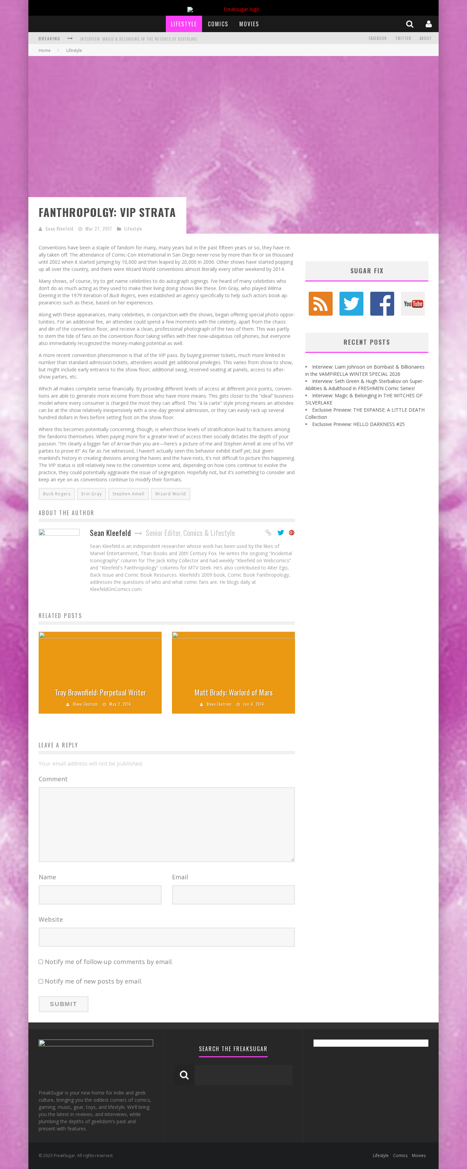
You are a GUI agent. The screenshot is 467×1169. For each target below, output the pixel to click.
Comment (53, 779)
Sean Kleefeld (59, 228)
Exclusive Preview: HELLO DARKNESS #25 (358, 424)
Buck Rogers (57, 494)
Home (45, 50)
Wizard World (170, 494)
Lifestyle (184, 24)
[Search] (410, 24)
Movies (249, 24)
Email (180, 877)
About (425, 38)
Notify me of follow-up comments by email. (109, 962)
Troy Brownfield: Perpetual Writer (100, 692)
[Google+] (292, 533)
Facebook (378, 38)
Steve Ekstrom (85, 704)
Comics (218, 24)
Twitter (403, 38)
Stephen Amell (128, 494)
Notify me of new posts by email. (93, 981)
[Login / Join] (430, 24)
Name (47, 877)
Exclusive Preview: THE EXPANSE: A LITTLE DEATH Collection (137, 39)
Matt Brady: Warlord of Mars (234, 692)
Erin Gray (91, 494)
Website (51, 919)
